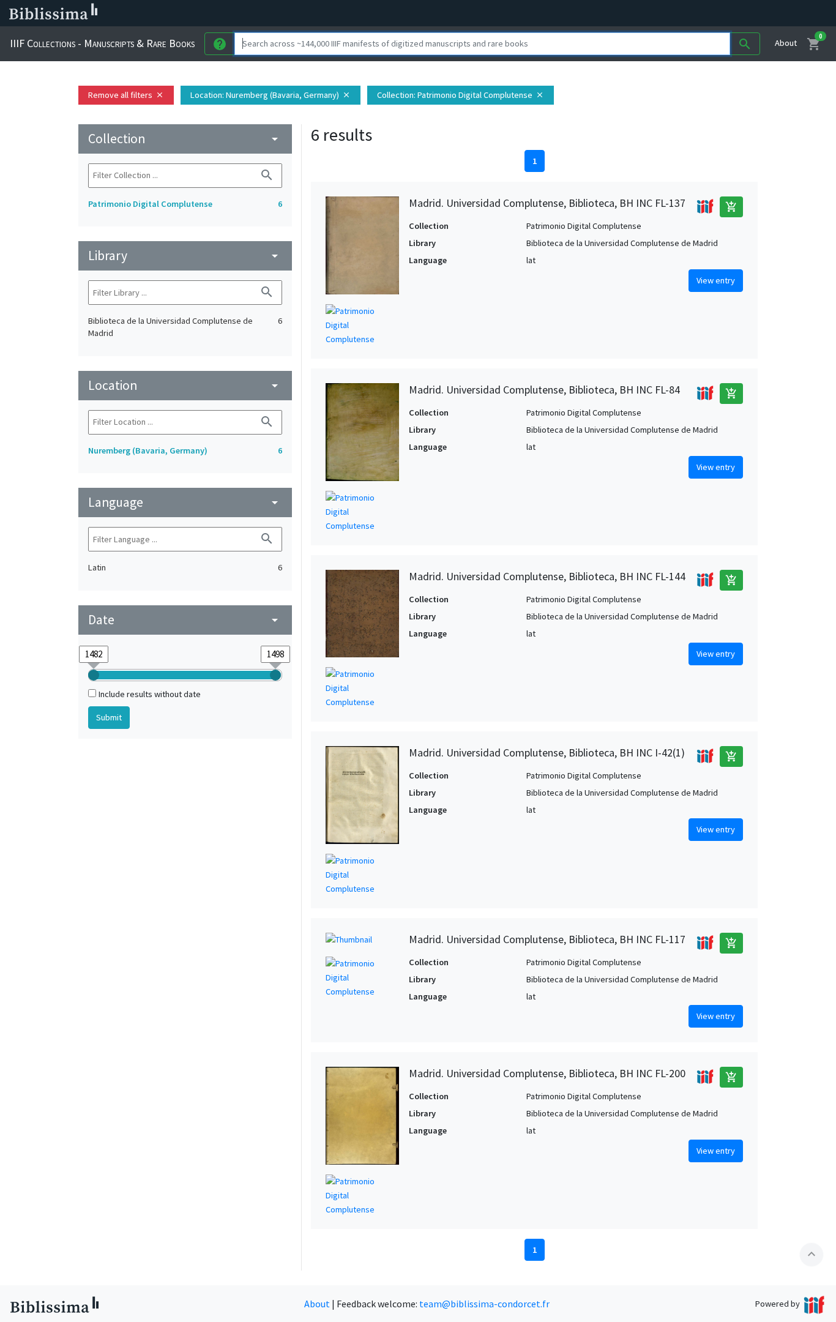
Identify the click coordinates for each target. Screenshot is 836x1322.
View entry (715, 280)
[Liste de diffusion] (568, 13)
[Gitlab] (685, 13)
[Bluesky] (607, 13)
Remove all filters (126, 94)
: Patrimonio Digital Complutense (460, 94)
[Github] (666, 13)
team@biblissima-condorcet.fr (484, 1304)
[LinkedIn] (587, 13)
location (185, 385)
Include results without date (150, 694)
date (185, 619)
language (185, 502)
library (185, 255)
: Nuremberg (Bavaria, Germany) (270, 94)
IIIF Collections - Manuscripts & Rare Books (102, 43)
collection (185, 138)
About (786, 42)
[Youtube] (646, 13)
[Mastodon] (626, 13)
